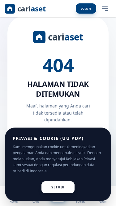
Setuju (58, 187)
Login (86, 8)
